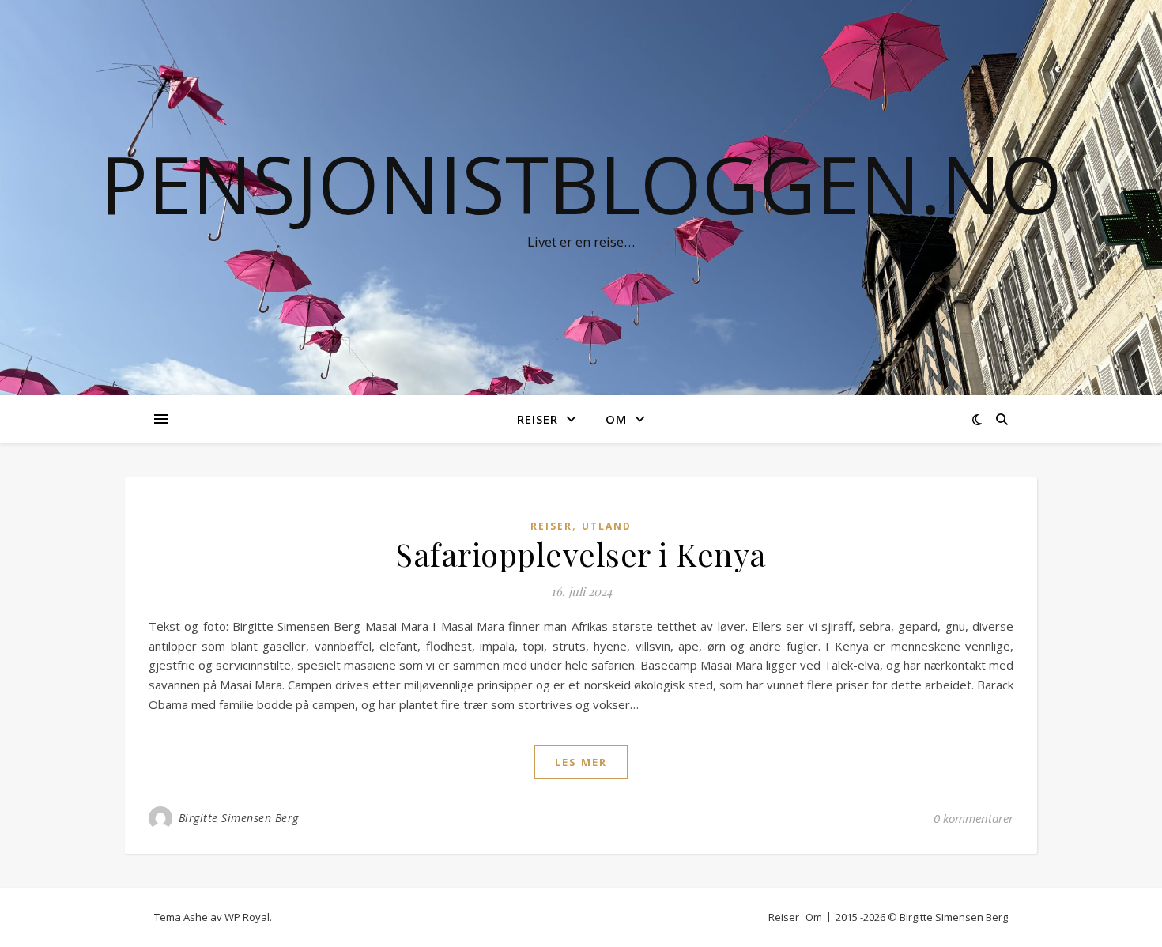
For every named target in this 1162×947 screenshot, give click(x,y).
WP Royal (247, 917)
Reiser (537, 419)
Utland (607, 526)
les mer (581, 762)
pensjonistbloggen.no (581, 183)
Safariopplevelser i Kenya (581, 554)
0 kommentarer (973, 818)
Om (616, 419)
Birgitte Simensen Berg (239, 817)
